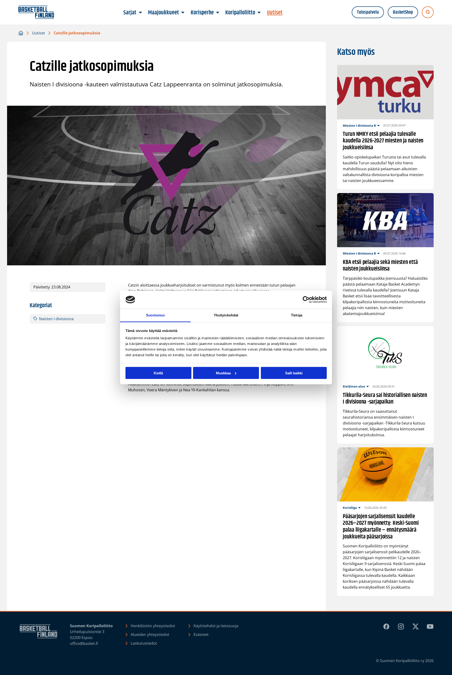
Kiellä (158, 373)
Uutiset (38, 33)
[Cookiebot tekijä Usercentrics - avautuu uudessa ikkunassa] (306, 299)
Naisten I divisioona (56, 318)
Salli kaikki (294, 373)
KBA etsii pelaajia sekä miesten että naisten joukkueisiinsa (380, 266)
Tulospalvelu (368, 12)
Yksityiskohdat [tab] (226, 315)
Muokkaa (223, 373)
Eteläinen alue (354, 386)
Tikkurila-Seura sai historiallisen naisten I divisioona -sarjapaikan (385, 399)
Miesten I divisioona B (359, 125)
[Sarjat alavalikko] (140, 12)
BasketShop (403, 12)
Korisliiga (350, 507)
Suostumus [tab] (155, 315)
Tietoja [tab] (296, 315)
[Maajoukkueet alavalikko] (183, 12)
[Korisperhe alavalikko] (217, 12)
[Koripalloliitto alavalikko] (259, 12)
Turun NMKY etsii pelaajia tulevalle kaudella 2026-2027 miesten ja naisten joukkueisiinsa (383, 141)
